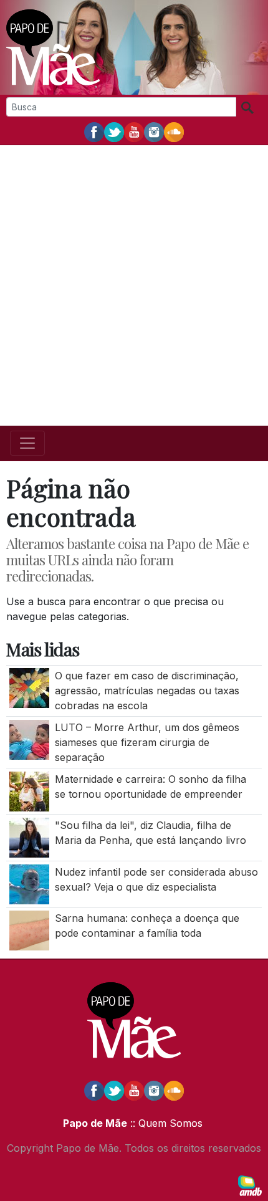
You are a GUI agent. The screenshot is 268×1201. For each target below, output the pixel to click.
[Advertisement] (134, 285)
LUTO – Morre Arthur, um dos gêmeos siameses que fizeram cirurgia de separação (147, 742)
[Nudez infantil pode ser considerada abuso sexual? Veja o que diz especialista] (29, 883)
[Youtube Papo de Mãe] (134, 131)
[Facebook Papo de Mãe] (94, 131)
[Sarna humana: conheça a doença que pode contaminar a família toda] (29, 930)
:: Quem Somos (165, 1123)
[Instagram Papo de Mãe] (154, 131)
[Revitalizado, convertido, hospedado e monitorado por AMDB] (250, 1185)
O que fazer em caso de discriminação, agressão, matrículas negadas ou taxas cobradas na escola (147, 690)
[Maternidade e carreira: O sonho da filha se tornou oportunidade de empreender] (29, 790)
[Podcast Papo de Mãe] (174, 131)
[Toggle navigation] (27, 443)
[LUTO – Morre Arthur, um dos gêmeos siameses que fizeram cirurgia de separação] (29, 738)
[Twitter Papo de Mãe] (114, 131)
